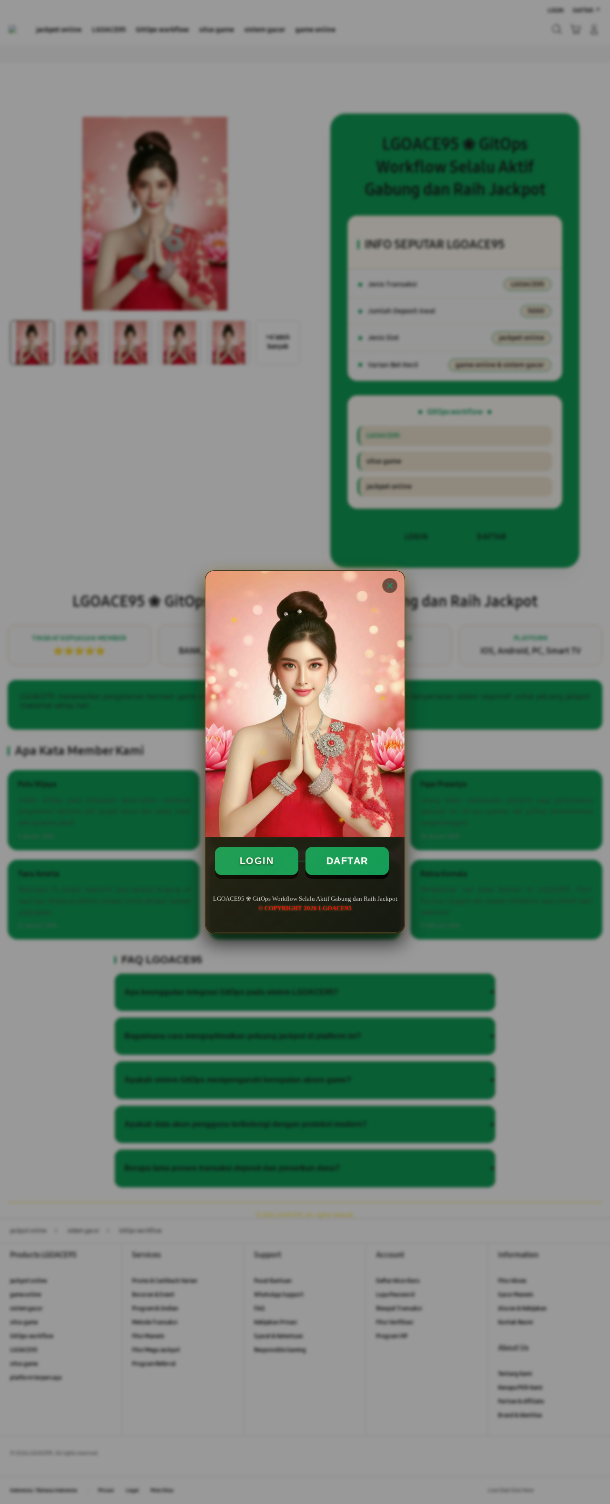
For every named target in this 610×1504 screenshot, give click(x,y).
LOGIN (257, 860)
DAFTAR (347, 860)
